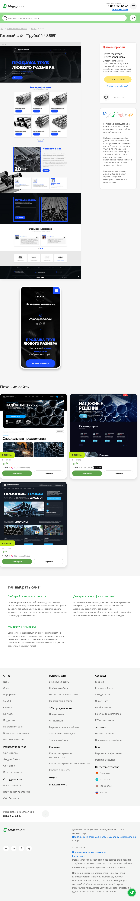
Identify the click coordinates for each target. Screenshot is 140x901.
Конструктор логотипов (108, 713)
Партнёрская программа (16, 791)
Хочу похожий (117, 79)
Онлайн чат (101, 700)
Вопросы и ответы (13, 726)
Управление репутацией (62, 733)
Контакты (8, 713)
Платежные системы (14, 739)
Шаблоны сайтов (58, 688)
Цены (6, 681)
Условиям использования (122, 836)
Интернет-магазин (13, 772)
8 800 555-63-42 (118, 6)
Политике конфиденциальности (89, 836)
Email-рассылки (103, 707)
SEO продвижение (60, 708)
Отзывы (7, 707)
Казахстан (105, 779)
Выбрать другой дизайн (118, 86)
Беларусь (105, 773)
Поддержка (9, 720)
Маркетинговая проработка (64, 727)
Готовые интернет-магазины (64, 694)
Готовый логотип (104, 733)
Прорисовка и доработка (108, 739)
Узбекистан (106, 785)
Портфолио (9, 694)
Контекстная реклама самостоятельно (70, 763)
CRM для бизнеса (104, 694)
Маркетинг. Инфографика (108, 753)
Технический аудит (59, 739)
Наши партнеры (12, 785)
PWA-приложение (104, 720)
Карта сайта (78, 856)
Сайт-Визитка (10, 752)
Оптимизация (56, 720)
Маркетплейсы (58, 784)
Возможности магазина (16, 733)
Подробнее (48, 473)
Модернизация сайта (60, 700)
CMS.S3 (7, 700)
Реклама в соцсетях (59, 769)
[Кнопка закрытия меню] (138, 2)
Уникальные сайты (59, 681)
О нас (6, 688)
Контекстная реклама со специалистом (62, 755)
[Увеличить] (61, 445)
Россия (103, 792)
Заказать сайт (120, 9)
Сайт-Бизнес (10, 765)
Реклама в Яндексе (105, 688)
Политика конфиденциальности (89, 852)
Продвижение (56, 714)
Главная (99, 681)
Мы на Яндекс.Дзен (105, 759)
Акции (53, 777)
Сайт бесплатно (11, 798)
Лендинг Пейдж (11, 759)
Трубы (5, 463)
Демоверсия (17, 473)
